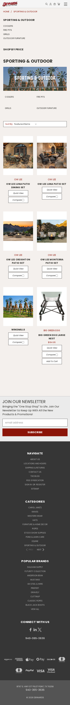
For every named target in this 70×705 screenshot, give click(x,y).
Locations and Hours (35, 463)
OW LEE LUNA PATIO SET (51, 184)
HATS (35, 520)
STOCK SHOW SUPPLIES (35, 532)
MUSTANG (35, 579)
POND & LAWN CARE (35, 537)
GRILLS (6, 34)
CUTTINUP (35, 596)
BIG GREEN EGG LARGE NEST (51, 336)
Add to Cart (51, 361)
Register (40, 484)
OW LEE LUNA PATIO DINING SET (18, 185)
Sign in (28, 484)
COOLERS (8, 26)
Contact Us (35, 472)
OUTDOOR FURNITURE (14, 38)
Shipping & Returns (35, 467)
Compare (17, 200)
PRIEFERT (35, 588)
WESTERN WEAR (35, 516)
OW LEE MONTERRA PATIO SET (51, 261)
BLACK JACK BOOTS (35, 605)
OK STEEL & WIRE (35, 584)
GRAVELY (35, 592)
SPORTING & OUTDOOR (35, 545)
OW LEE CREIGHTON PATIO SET (18, 261)
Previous (5, 702)
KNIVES (35, 511)
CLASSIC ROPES (35, 600)
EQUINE (35, 541)
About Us (35, 459)
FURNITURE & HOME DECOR (35, 524)
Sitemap (35, 488)
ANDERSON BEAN (35, 575)
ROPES (35, 528)
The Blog (35, 476)
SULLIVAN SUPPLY (35, 567)
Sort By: (9, 124)
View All (35, 609)
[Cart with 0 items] (58, 4)
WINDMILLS (18, 329)
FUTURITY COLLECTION (35, 571)
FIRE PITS (7, 30)
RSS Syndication (35, 480)
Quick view (18, 193)
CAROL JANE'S (35, 507)
